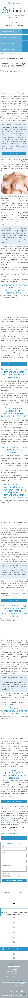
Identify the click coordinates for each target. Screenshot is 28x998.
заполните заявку (11, 810)
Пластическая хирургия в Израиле (11, 56)
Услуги (10, 22)
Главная (3, 53)
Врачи (18, 22)
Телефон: (4, 859)
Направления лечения (14, 53)
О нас (20, 25)
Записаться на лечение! (14, 880)
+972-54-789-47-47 (14, 895)
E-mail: (3, 852)
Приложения (5, 873)
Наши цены (10, 25)
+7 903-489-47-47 (14, 906)
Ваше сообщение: (7, 865)
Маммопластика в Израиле (8, 833)
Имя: (3, 846)
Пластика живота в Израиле (9, 830)
